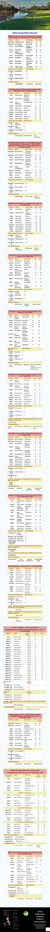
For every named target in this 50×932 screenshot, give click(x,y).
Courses (44, 2)
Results (23, 5)
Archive (45, 5)
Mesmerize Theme (40, 928)
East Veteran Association (8, 5)
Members (33, 2)
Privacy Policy (16, 928)
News (39, 2)
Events (27, 2)
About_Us (30, 5)
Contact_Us (43, 8)
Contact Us (15, 926)
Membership (38, 5)
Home (22, 2)
